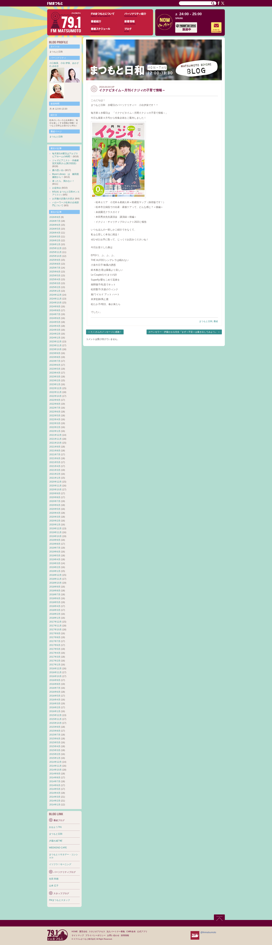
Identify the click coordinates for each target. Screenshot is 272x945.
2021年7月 (54, 454)
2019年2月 (54, 567)
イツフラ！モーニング (60, 864)
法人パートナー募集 (116, 931)
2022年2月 (54, 427)
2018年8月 (54, 590)
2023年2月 (54, 380)
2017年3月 (54, 657)
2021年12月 (55, 435)
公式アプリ (142, 931)
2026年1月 (54, 244)
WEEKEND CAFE (58, 847)
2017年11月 (55, 625)
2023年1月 (54, 384)
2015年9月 (54, 727)
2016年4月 (54, 699)
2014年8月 (54, 777)
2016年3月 (54, 703)
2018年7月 (54, 594)
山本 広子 (53, 885)
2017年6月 (54, 645)
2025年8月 (54, 264)
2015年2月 (54, 754)
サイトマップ (78, 935)
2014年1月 (54, 804)
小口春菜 (53, 63)
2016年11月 (55, 672)
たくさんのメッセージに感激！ (106, 332)
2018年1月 (54, 618)
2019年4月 (54, 559)
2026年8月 (54, 217)
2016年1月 (54, 711)
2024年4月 (54, 326)
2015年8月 (54, 731)
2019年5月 (54, 555)
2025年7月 (54, 267)
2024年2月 (54, 333)
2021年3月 (54, 470)
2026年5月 (54, 229)
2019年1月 (54, 571)
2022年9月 (54, 400)
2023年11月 (55, 345)
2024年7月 (54, 314)
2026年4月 (54, 232)
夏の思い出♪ (58, 170)
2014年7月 (54, 781)
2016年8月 (54, 684)
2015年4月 (54, 746)
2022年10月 (55, 396)
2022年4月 (54, 419)
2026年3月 (54, 236)
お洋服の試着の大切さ (63, 198)
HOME (75, 931)
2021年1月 (54, 478)
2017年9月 (54, 633)
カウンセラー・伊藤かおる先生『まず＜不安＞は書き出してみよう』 (182, 332)
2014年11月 (55, 766)
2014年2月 (54, 800)
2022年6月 (54, 411)
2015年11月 (55, 719)
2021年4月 (54, 466)
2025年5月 (54, 275)
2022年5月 (54, 415)
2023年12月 (55, 341)
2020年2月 (54, 520)
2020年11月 (55, 485)
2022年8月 (54, 404)
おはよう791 (55, 827)
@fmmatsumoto (208, 932)
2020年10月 (55, 489)
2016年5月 (54, 695)
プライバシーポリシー (95, 935)
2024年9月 (54, 306)
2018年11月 (55, 579)
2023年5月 (54, 369)
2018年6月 (54, 598)
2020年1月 (54, 524)
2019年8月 (54, 544)
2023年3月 (54, 376)
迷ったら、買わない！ (63, 181)
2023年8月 (54, 357)
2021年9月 (54, 446)
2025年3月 (54, 283)
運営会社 (83, 931)
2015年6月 (54, 738)
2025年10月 (55, 256)
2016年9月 (54, 680)
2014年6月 (54, 785)
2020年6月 (54, 505)
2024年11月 (55, 298)
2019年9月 (54, 540)
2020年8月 (54, 497)
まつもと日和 (205, 321)
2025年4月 (54, 279)
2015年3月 (54, 750)
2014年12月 (55, 762)
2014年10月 (55, 769)
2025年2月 (54, 287)
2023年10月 (55, 349)
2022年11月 (55, 392)
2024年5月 (54, 322)
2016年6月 (54, 692)
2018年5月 (54, 602)
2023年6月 (54, 365)
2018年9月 (54, 586)
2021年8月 (54, 450)
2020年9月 (54, 493)
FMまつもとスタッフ (59, 900)
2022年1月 (54, 431)
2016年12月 (55, 668)
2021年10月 (55, 443)
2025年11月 (55, 252)
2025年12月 (55, 248)
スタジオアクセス (97, 931)
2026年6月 (54, 225)
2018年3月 (54, 610)
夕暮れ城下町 (55, 840)
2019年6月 (54, 551)
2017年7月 (54, 641)
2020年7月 (54, 501)
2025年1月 (54, 291)
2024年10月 (55, 302)
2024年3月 (54, 330)
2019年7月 (54, 547)
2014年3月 (54, 797)
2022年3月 (54, 423)
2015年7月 (54, 734)
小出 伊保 (65, 63)
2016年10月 (55, 676)
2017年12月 (55, 621)
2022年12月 (55, 388)
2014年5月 (54, 789)
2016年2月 (54, 707)
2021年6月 (54, 458)
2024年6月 (54, 318)
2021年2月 (54, 474)
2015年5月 (54, 742)
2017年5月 (54, 649)
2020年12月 (55, 481)
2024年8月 (54, 310)
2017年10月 (55, 629)
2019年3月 (54, 563)
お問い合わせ (113, 935)
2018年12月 (55, 575)
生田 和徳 (53, 879)
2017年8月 (54, 637)
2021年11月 (55, 439)
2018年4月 (54, 606)
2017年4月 (54, 653)
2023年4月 (54, 372)
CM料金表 (131, 931)
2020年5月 (54, 509)
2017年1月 (54, 664)
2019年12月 (55, 528)
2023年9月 (54, 353)
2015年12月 (55, 715)
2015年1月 (54, 758)
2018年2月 (54, 614)
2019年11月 (55, 532)
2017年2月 (54, 660)
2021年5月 (54, 462)
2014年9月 (54, 773)
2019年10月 (55, 536)
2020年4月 (54, 513)
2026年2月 (54, 240)
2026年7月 (54, 221)
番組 (216, 321)
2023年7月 (54, 361)
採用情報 (125, 935)
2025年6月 (54, 271)
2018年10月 (55, 583)
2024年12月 (55, 295)
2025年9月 (54, 260)
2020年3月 (54, 517)
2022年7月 (54, 407)
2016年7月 (54, 688)
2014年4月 (54, 793)
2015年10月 (55, 723)
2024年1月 (54, 337)
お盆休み (56, 188)
